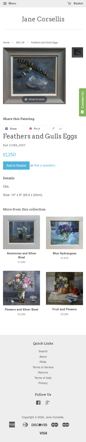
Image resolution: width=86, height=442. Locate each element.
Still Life (20, 42)
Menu (12, 3)
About (43, 356)
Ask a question (44, 165)
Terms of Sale (43, 378)
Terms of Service (43, 367)
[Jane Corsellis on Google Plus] (47, 403)
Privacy (43, 383)
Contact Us (82, 100)
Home (6, 42)
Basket (78, 3)
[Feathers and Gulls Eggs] (77, 52)
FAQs (43, 362)
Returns (43, 372)
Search (43, 351)
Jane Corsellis (43, 19)
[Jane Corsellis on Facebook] (38, 403)
